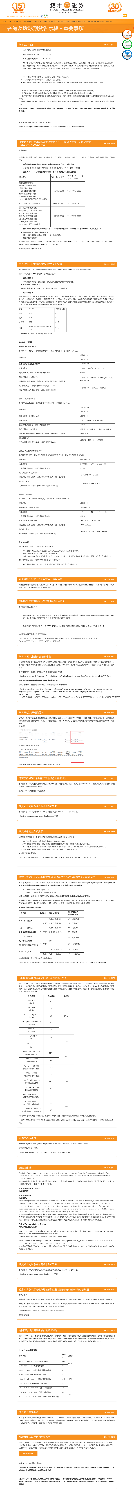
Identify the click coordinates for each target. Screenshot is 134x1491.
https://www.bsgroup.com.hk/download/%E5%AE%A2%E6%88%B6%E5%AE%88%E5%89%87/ (53, 127)
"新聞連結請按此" (28, 1453)
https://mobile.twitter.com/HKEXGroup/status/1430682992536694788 (44, 1152)
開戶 (45, 21)
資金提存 (52, 21)
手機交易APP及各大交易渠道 (75, 21)
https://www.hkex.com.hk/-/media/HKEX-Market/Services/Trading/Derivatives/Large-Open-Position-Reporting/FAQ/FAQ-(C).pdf (65, 676)
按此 (96, 1299)
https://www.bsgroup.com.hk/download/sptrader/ (38, 816)
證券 (10, 21)
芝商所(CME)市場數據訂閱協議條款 (32, 791)
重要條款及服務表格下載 (96, 21)
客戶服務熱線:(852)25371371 (16, 16)
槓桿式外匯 (27, 21)
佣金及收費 (37, 21)
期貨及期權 (17, 21)
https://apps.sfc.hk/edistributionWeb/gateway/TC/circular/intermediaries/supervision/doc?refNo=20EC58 (57, 857)
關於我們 (109, 21)
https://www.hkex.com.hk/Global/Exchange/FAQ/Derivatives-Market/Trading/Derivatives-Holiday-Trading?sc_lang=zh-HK (62, 963)
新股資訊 (60, 21)
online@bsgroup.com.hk (33, 16)
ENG (125, 15)
